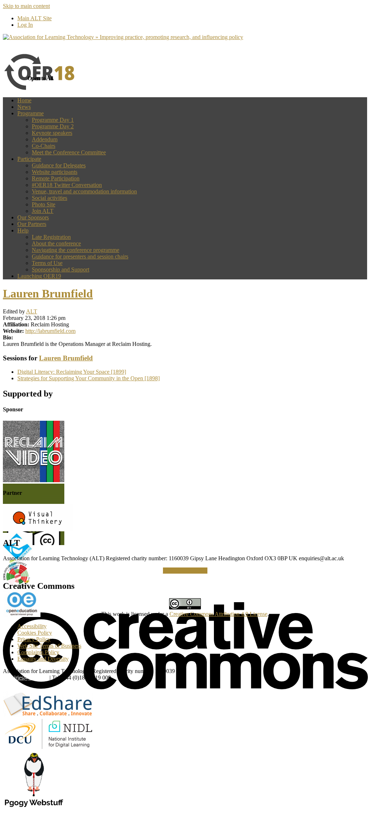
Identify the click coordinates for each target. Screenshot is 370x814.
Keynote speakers (52, 133)
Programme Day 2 (53, 126)
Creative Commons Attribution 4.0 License (218, 614)
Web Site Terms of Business (49, 646)
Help (23, 230)
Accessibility (32, 626)
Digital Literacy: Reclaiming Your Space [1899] (71, 372)
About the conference (56, 243)
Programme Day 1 (53, 120)
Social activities (49, 198)
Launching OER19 (39, 276)
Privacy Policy (34, 639)
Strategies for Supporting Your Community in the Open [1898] (88, 378)
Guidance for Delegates (59, 165)
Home (24, 100)
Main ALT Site (34, 18)
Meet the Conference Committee (69, 152)
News (24, 107)
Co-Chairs (43, 146)
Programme (30, 113)
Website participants (54, 172)
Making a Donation (185, 570)
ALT (31, 311)
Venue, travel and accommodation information (84, 191)
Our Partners (31, 224)
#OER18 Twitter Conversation (67, 185)
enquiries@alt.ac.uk (25, 677)
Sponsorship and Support (60, 269)
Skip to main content (26, 6)
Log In (25, 25)
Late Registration (51, 237)
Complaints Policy (38, 652)
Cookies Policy (34, 633)
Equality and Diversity (43, 659)
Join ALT (42, 211)
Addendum (44, 139)
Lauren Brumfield (48, 293)
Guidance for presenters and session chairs (80, 256)
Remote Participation (55, 178)
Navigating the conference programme (75, 250)
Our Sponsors (33, 217)
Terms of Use (47, 263)
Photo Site (43, 204)
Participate (29, 159)
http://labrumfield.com (50, 331)
